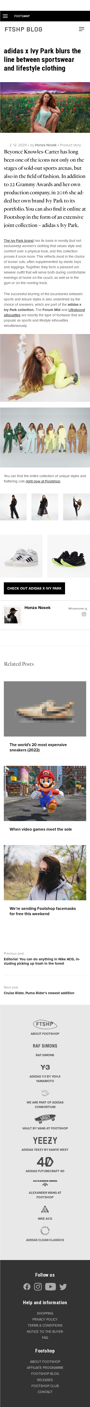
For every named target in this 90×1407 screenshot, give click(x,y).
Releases (45, 1380)
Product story (70, 145)
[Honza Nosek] (12, 615)
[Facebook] (27, 1289)
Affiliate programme (45, 1368)
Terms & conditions (45, 1325)
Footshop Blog (45, 1374)
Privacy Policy (45, 1319)
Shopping (45, 1313)
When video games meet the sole (41, 829)
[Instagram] (84, 614)
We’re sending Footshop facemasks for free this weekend (43, 911)
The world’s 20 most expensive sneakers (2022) (38, 747)
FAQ (45, 1338)
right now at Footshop (43, 481)
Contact (45, 1392)
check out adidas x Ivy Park (34, 588)
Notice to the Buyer (45, 1332)
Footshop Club (45, 1386)
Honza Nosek (46, 145)
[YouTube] (50, 1289)
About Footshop (45, 1362)
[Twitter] (63, 1289)
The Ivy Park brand (19, 240)
